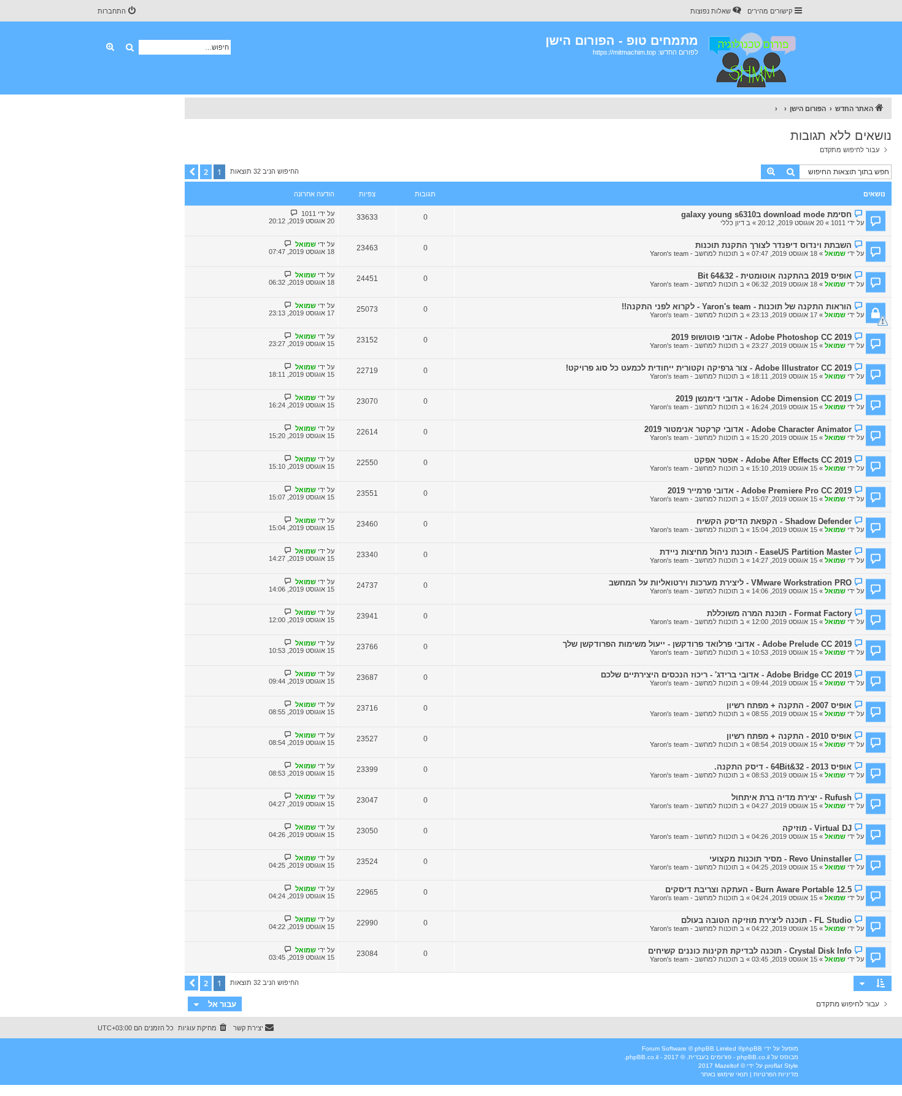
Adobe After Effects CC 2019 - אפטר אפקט (773, 460)
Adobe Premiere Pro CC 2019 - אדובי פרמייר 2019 (760, 490)
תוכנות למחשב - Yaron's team (694, 253)
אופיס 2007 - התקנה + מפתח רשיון (789, 705)
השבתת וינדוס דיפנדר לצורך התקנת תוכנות (773, 245)
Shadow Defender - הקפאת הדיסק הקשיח (774, 521)
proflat (773, 1065)
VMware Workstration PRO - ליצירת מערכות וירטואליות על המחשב (730, 582)
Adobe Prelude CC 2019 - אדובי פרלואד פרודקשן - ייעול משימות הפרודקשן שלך (707, 644)
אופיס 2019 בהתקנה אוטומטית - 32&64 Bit (775, 275)
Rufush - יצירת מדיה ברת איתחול (791, 797)
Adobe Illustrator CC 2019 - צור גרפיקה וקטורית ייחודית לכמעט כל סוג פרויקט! (709, 367)
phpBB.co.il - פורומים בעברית (728, 1057)
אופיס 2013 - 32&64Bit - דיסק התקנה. (783, 766)
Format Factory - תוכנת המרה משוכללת (779, 613)
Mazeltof (727, 1065)
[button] (191, 171)
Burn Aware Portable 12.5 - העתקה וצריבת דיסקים (758, 889)
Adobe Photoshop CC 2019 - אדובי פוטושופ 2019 (761, 337)
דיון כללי (732, 222)
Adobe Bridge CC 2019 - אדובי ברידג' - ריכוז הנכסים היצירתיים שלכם (726, 674)
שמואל (835, 253)
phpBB (752, 1048)
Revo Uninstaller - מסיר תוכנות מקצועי (780, 858)
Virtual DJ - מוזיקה (817, 828)
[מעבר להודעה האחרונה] (294, 213)
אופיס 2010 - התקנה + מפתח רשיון (789, 736)
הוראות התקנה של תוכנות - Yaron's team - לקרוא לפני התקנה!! (737, 306)
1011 (838, 222)
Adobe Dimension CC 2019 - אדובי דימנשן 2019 (764, 398)
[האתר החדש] (751, 58)
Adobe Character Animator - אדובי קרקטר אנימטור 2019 (748, 429)
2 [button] (206, 171)
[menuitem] (716, 11)
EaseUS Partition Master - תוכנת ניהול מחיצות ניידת (756, 552)
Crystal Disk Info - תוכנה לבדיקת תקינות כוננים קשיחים (750, 950)
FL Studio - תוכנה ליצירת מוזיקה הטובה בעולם (766, 920)
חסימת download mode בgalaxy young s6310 (766, 214)
